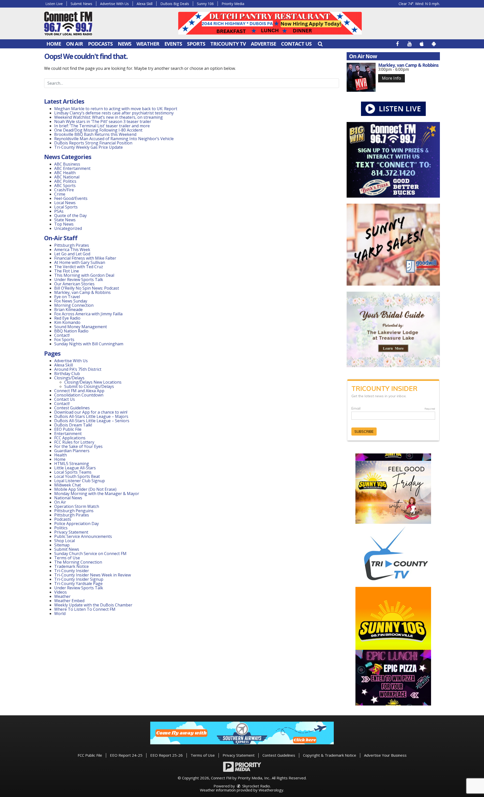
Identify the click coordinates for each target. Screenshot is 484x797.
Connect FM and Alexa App (79, 390)
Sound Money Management (80, 326)
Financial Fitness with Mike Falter (85, 258)
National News (68, 498)
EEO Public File (67, 429)
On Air (74, 43)
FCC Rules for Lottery (74, 442)
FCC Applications (69, 438)
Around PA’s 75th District (77, 369)
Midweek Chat (67, 485)
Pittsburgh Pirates (71, 245)
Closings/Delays (69, 378)
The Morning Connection (78, 562)
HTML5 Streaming (71, 463)
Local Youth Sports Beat (77, 476)
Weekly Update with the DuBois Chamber (93, 605)
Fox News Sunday (70, 301)
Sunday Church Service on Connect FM (90, 553)
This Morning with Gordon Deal (84, 275)
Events (173, 43)
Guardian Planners (71, 450)
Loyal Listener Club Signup (79, 480)
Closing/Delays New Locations (93, 382)
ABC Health (65, 172)
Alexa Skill (145, 3)
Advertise (263, 43)
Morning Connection (74, 305)
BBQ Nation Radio (71, 331)
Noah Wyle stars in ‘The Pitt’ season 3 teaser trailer (102, 121)
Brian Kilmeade (68, 309)
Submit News (81, 3)
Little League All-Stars (75, 468)
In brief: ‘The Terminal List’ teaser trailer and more (102, 126)
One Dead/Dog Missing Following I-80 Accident (98, 130)
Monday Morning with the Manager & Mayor (96, 493)
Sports (196, 43)
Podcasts (100, 43)
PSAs (59, 211)
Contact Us (296, 43)
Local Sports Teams (73, 472)
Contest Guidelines (72, 408)
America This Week (72, 249)
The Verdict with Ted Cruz (78, 266)
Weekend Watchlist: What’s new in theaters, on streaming (108, 117)
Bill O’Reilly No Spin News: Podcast (86, 288)
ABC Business (67, 164)
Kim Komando (67, 322)
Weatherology (271, 789)
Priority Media (233, 3)
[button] (320, 43)
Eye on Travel (67, 296)
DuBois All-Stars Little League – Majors (91, 416)
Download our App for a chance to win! (90, 412)
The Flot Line (66, 271)
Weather (147, 43)
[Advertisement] (270, 23)
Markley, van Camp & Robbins (82, 292)
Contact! (62, 335)
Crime (59, 194)
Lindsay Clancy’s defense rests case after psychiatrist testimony (114, 113)
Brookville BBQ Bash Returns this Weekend (95, 134)
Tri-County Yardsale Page (78, 583)
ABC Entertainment (72, 168)
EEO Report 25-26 (166, 755)
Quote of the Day (70, 215)
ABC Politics (65, 181)
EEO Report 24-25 (126, 755)
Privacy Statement (71, 532)
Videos (60, 592)
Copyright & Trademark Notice (329, 755)
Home (53, 43)
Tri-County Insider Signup (78, 579)
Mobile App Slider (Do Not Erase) (85, 489)
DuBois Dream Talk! (73, 425)
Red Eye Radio (67, 318)
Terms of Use (67, 558)
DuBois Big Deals (174, 3)
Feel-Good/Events (70, 198)
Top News (64, 224)
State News (65, 220)
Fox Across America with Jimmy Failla (88, 314)
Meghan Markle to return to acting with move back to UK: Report (115, 108)
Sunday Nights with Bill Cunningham (88, 344)
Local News (65, 202)
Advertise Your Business (385, 755)
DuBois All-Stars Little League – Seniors (91, 420)
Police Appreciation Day (76, 523)
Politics (61, 528)
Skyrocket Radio (255, 785)
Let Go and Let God (72, 254)
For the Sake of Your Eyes (78, 446)
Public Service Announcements (83, 536)
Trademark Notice (71, 566)
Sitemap (62, 545)
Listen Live (54, 3)
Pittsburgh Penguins (74, 510)
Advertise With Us (114, 3)
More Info (391, 78)
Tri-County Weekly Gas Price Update (88, 147)
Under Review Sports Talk (78, 279)
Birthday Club (67, 373)
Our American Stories (74, 284)
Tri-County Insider (71, 570)
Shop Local (64, 540)
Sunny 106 (205, 3)
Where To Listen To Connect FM (84, 609)
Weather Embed (69, 600)
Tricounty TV (228, 43)
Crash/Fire (64, 190)
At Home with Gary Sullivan (79, 262)
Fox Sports (64, 339)
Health (60, 455)
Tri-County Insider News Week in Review (92, 575)
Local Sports (66, 207)
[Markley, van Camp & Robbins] (361, 77)
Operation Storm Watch (76, 506)
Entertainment (68, 433)
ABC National (66, 177)
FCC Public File (90, 755)
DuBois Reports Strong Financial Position (93, 143)
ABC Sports (65, 185)
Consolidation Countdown (78, 395)
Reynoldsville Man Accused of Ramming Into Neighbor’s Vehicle (114, 138)
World (60, 613)
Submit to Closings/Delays (89, 386)
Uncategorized (68, 228)
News (124, 43)
